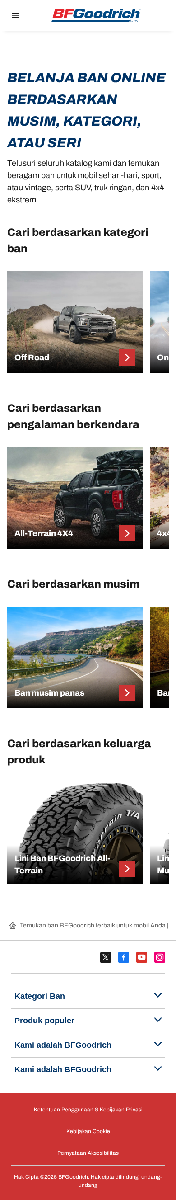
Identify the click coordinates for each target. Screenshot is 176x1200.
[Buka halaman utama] (96, 15)
